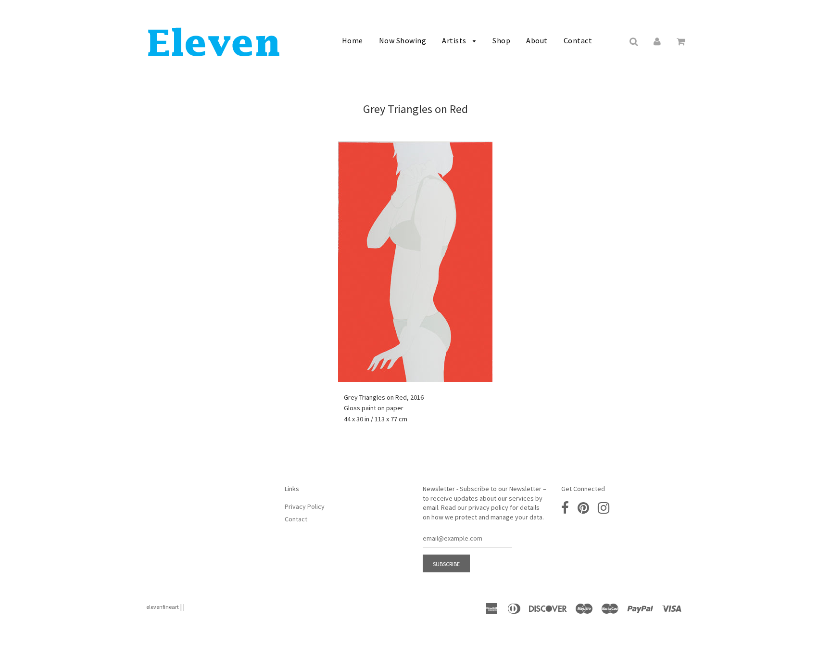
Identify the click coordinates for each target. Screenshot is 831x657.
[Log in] (657, 41)
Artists (455, 40)
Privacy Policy (305, 506)
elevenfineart (162, 606)
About (537, 40)
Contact (578, 40)
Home (352, 40)
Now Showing (403, 40)
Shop (501, 40)
